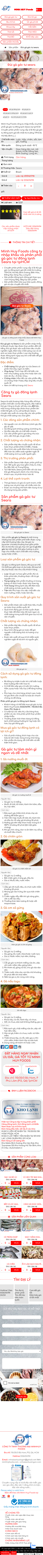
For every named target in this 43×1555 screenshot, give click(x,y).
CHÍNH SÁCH (11, 1531)
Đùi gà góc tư (11, 17)
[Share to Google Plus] (11, 1047)
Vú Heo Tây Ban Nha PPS (32, 1177)
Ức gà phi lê (32, 22)
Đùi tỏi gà (32, 17)
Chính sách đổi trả (13, 1533)
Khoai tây (10, 27)
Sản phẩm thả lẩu (11, 42)
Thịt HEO (32, 32)
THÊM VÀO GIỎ (12, 198)
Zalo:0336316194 (31, 1066)
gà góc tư (6, 117)
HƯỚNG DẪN (11, 1524)
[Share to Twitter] (7, 1047)
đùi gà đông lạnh (14, 109)
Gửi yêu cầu (21, 1396)
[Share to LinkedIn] (15, 1047)
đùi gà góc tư (26, 109)
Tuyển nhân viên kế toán (15, 1519)
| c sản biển (19, 1548)
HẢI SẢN (32, 27)
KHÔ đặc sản (32, 37)
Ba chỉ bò (10, 22)
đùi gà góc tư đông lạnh (11, 113)
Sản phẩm (13, 48)
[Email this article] (20, 1047)
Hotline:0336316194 (12, 1066)
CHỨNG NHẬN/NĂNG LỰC (17, 1541)
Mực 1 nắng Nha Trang (32, 1237)
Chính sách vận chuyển (14, 1538)
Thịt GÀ (10, 32)
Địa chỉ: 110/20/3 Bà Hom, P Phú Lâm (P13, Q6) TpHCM (21, 1079)
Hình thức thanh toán (14, 1529)
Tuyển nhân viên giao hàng (16, 1522)
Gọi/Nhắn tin (33, 198)
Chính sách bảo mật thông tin (17, 1536)
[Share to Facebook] (2, 1047)
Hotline (5, 1553)
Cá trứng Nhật (11, 1237)
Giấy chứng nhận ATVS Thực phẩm (19, 1543)
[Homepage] (5, 48)
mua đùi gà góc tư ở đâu (19, 117)
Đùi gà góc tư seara (21, 64)
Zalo (13, 1553)
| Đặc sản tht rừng (26, 1551)
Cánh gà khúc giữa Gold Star (32, 1204)
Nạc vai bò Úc (10, 1177)
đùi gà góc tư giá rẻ (26, 113)
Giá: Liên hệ (11, 1179)
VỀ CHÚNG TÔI (12, 1513)
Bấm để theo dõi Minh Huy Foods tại (21, 1493)
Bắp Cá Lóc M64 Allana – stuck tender (11, 1204)
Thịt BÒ (10, 37)
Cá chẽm (11, 1264)
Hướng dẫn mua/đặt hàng (16, 1526)
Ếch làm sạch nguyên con (32, 1264)
